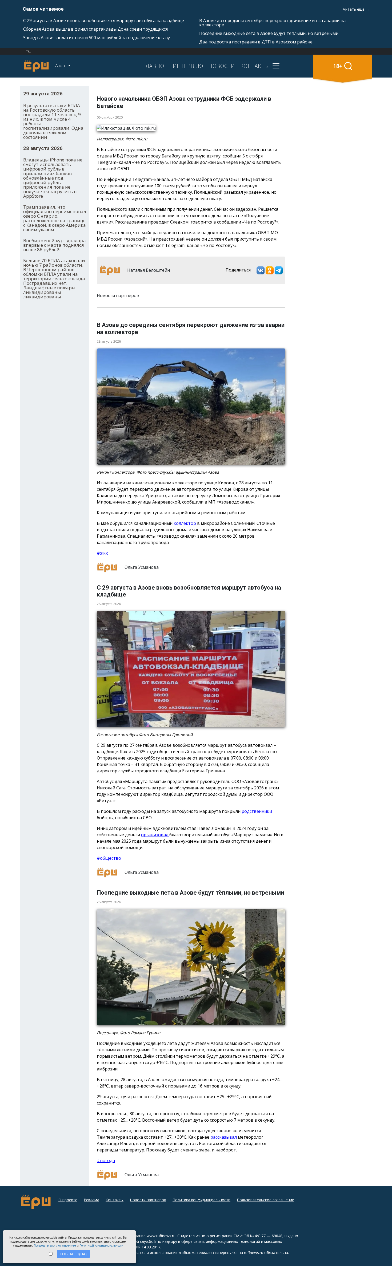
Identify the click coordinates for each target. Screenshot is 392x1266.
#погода (106, 1160)
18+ (337, 66)
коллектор (185, 523)
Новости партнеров (148, 1199)
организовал (155, 835)
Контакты (114, 1199)
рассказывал (223, 1137)
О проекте (67, 1199)
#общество (109, 858)
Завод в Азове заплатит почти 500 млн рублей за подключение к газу (96, 37)
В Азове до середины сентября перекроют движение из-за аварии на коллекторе (272, 23)
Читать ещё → (356, 9)
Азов (60, 65)
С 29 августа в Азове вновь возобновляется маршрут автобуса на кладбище (103, 20)
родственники (257, 811)
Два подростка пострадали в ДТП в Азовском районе (256, 42)
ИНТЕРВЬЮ (188, 66)
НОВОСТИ (222, 66)
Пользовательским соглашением (55, 1245)
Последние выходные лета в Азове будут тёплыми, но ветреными (268, 33)
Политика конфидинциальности (201, 1199)
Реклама (91, 1199)
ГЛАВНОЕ (155, 66)
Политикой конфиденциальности (101, 1245)
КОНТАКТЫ (254, 66)
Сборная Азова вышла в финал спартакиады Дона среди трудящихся (95, 29)
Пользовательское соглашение (265, 1199)
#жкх (102, 553)
